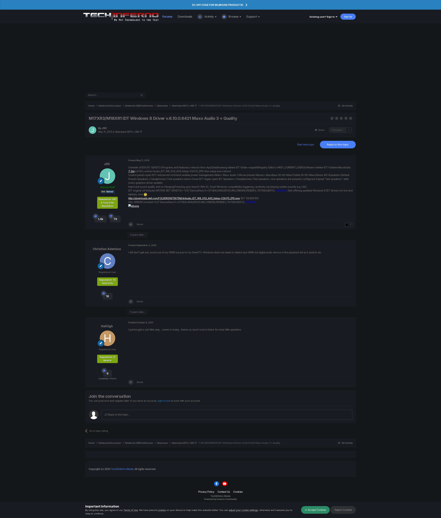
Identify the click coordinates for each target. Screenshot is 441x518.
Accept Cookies (316, 509)
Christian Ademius (107, 249)
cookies (161, 510)
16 (107, 296)
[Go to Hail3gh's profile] (107, 338)
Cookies (238, 491)
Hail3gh (107, 326)
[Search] (142, 95)
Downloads (185, 16)
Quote (140, 224)
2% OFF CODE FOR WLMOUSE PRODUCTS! (217, 4)
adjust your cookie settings (243, 510)
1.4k (100, 219)
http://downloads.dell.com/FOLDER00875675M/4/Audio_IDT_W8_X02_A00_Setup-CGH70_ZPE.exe (184, 198)
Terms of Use (131, 510)
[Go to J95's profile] (92, 130)
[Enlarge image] (145, 194)
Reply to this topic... (118, 414)
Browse (233, 16)
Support (252, 16)
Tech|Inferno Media (122, 469)
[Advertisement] (220, 58)
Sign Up (348, 16)
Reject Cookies (343, 509)
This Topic (127, 95)
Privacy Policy (206, 491)
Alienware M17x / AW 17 (128, 131)
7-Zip (131, 171)
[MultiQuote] (130, 224)
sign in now (164, 400)
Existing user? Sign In (323, 16)
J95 (104, 128)
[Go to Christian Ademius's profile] (107, 261)
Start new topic (305, 144)
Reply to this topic (338, 144)
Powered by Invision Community (220, 499)
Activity (209, 16)
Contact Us (224, 491)
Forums (167, 16)
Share (321, 130)
